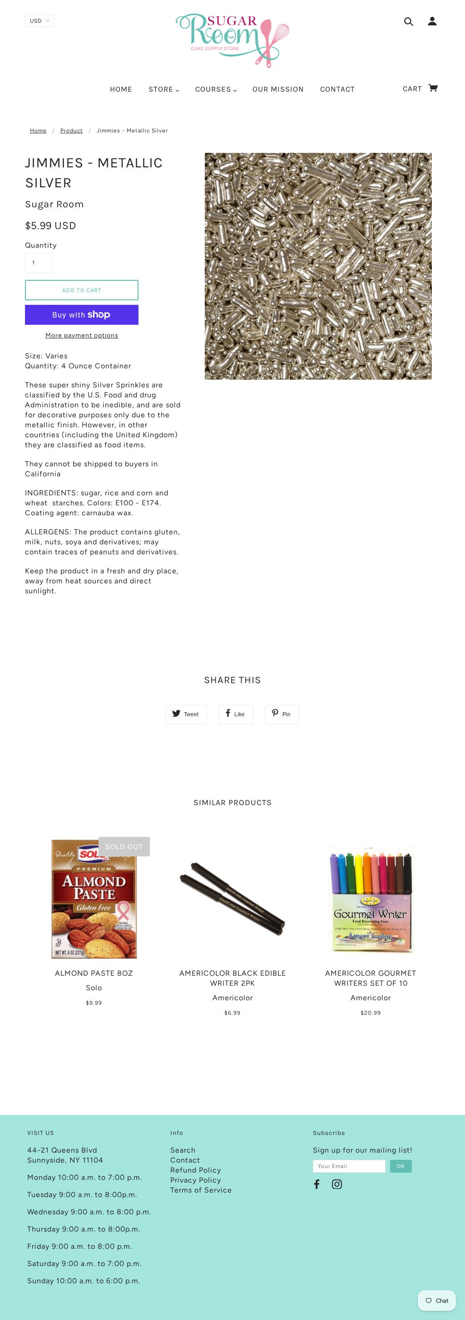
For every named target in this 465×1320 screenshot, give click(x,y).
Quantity (38, 245)
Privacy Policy (195, 1180)
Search (183, 1150)
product (71, 130)
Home (38, 130)
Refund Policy (195, 1170)
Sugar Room (54, 204)
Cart (414, 88)
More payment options (82, 335)
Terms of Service (201, 1190)
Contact (185, 1160)
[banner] (233, 41)
